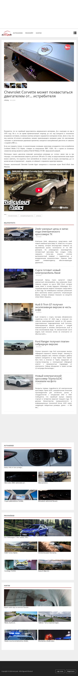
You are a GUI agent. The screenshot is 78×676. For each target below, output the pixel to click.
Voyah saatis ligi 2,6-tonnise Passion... (17, 607)
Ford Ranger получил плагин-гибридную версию (52, 343)
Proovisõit (29, 33)
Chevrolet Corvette (12, 215)
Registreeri (71, 671)
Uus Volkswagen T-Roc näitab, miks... (16, 537)
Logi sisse (60, 671)
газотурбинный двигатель (26, 215)
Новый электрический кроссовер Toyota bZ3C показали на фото (48, 378)
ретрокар (38, 215)
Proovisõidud (9, 516)
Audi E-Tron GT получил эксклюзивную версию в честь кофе (53, 307)
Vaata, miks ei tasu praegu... (13, 467)
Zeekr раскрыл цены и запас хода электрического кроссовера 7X (51, 231)
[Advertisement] (39, 14)
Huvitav (39, 33)
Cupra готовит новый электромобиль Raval (47, 271)
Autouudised (18, 33)
